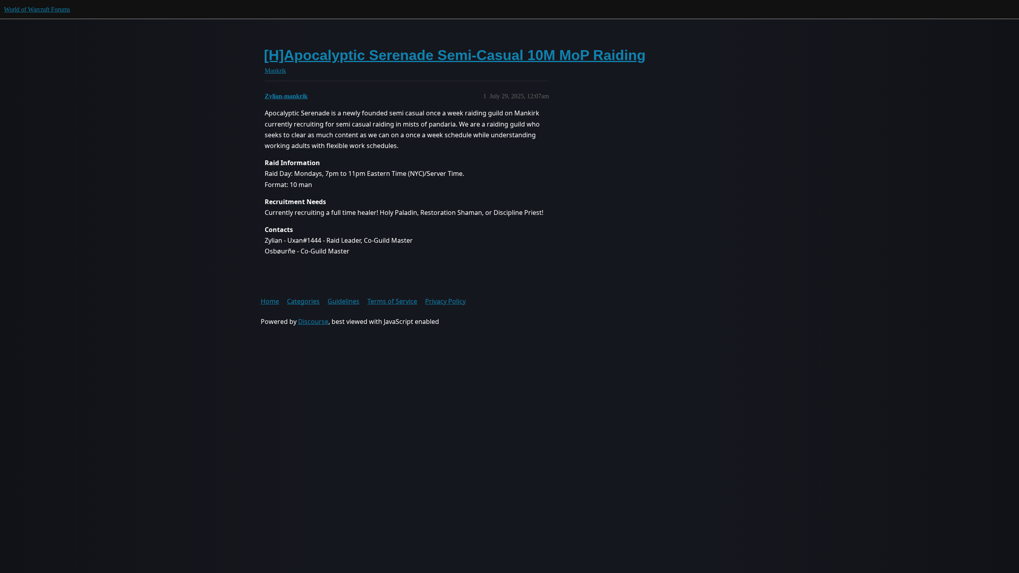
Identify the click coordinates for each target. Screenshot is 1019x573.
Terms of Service (392, 301)
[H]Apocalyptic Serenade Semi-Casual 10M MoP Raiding (455, 55)
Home (270, 301)
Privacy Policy (445, 301)
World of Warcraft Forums (37, 9)
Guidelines (343, 301)
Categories (303, 301)
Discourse (313, 321)
